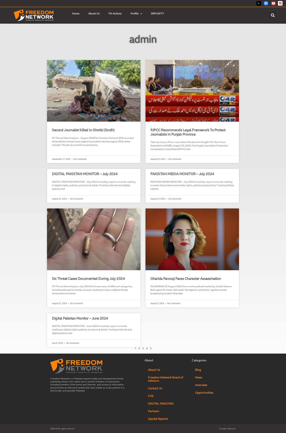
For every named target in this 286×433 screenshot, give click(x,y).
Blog (198, 370)
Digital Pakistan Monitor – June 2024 (80, 318)
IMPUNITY (158, 13)
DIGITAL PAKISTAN (161, 403)
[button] (272, 15)
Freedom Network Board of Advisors (165, 379)
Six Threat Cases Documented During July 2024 (88, 279)
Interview (201, 385)
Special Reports (158, 419)
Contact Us (155, 388)
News (198, 377)
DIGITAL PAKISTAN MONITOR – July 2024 (85, 174)
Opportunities (204, 392)
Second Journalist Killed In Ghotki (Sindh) (83, 130)
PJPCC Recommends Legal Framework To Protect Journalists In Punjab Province (188, 132)
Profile (135, 13)
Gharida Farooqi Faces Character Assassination (185, 279)
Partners (153, 411)
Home (75, 13)
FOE (151, 396)
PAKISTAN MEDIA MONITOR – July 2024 (182, 174)
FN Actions (115, 13)
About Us (94, 13)
